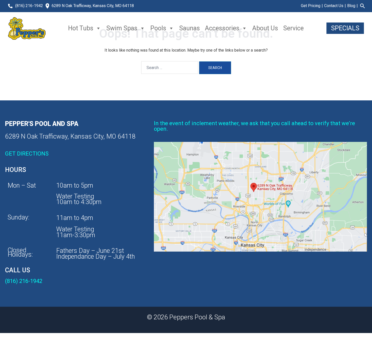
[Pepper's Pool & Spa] (27, 28)
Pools (158, 28)
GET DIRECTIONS (27, 153)
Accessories (222, 28)
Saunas (189, 28)
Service (293, 28)
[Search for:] (169, 67)
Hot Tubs (80, 28)
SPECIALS (345, 28)
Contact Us (333, 5)
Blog (351, 5)
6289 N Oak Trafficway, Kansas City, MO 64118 (93, 5)
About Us (265, 28)
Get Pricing (310, 5)
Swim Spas (121, 28)
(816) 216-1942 (29, 5)
